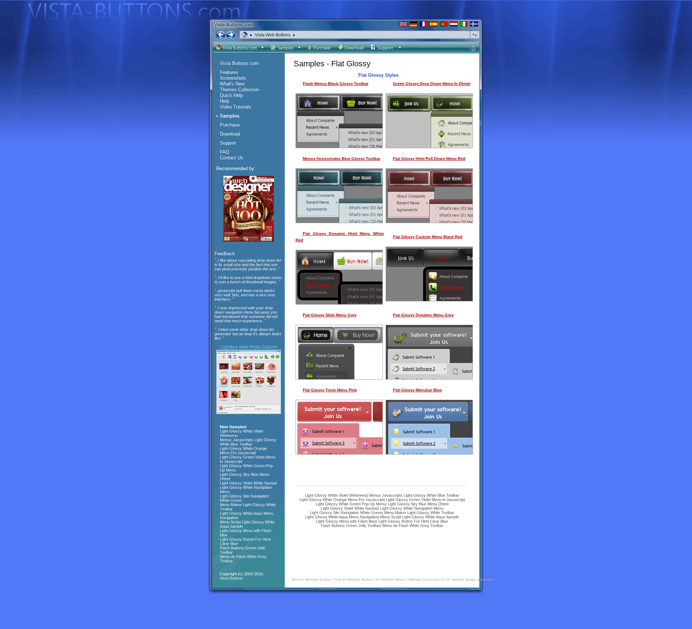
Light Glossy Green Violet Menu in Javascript (425, 499)
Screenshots (233, 78)
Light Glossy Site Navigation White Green (346, 512)
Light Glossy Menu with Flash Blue (346, 521)
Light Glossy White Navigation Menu (411, 508)
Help (224, 101)
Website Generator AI (426, 579)
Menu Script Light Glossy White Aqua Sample (419, 517)
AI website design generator (470, 579)
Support (228, 143)
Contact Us (231, 157)
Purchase (230, 125)
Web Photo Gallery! (258, 347)
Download (230, 134)
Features (229, 72)
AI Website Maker (390, 579)
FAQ (224, 152)
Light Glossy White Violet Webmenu (336, 495)
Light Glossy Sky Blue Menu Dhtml (418, 504)
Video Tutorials (235, 107)
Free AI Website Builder (353, 579)
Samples (229, 116)
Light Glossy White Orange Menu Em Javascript (342, 499)
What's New (232, 84)
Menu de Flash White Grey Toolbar (412, 525)
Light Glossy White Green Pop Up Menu (351, 504)
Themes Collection (239, 89)
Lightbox (229, 347)
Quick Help (231, 95)
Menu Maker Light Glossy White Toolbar (419, 512)
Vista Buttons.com (239, 63)
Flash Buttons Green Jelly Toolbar (350, 525)
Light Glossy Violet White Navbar (349, 508)
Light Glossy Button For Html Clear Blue (413, 521)
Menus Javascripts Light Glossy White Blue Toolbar (414, 495)
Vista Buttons (231, 578)
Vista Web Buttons (272, 34)
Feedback (224, 253)
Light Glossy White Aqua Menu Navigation (341, 517)
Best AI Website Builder (311, 579)
